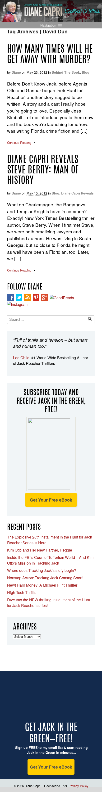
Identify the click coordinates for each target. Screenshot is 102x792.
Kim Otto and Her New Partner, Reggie (39, 550)
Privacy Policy (78, 785)
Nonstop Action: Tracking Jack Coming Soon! (45, 577)
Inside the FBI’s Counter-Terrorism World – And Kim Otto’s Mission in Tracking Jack (50, 560)
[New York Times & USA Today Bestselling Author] (51, 19)
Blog (85, 72)
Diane (16, 72)
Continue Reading (19, 142)
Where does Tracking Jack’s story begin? (41, 570)
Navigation (48, 25)
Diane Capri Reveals (77, 193)
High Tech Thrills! (22, 592)
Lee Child (21, 357)
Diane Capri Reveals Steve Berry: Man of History (43, 170)
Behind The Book (66, 72)
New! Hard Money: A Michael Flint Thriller (42, 585)
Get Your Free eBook (51, 500)
